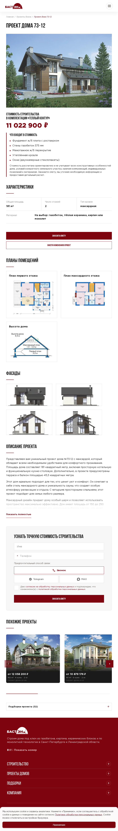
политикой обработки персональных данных (61, 589)
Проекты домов (23, 16)
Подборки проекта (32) (23, 706)
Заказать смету (59, 235)
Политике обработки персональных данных (78, 814)
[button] (109, 6)
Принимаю (59, 825)
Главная (10, 16)
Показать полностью (18, 514)
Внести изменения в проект (59, 245)
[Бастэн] (13, 6)
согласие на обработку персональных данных (50, 586)
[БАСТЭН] (17, 730)
